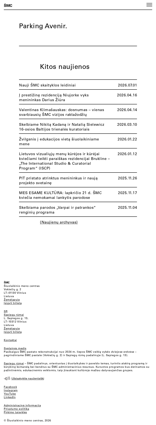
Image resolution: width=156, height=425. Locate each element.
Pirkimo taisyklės (15, 412)
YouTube (10, 393)
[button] (149, 4)
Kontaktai (10, 340)
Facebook (10, 387)
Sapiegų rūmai (14, 314)
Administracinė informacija (22, 405)
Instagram (11, 390)
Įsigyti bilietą (13, 303)
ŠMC (8, 5)
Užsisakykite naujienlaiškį (27, 378)
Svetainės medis (15, 348)
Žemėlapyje (12, 299)
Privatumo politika (16, 408)
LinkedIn (10, 397)
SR (5, 311)
